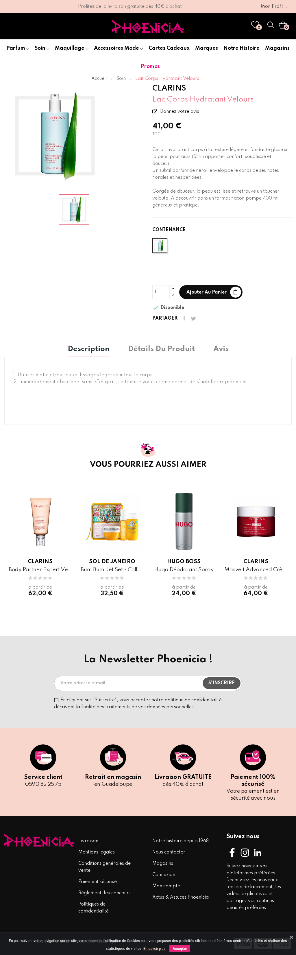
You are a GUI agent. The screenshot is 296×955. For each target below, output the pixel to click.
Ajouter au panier (206, 292)
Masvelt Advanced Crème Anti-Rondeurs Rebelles (256, 569)
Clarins (40, 561)
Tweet (193, 318)
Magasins (162, 863)
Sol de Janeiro (112, 561)
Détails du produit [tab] (161, 349)
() (259, 28)
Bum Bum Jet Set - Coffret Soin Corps (112, 569)
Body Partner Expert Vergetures (40, 569)
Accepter (180, 949)
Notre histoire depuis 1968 (180, 841)
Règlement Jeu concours (104, 893)
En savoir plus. (154, 949)
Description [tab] (89, 349)
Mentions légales (96, 852)
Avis (221, 349)
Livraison (88, 841)
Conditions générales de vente (104, 867)
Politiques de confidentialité (93, 908)
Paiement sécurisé (97, 882)
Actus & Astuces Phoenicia (180, 897)
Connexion (163, 875)
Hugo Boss (184, 561)
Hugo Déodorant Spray (184, 569)
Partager (184, 318)
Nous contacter (168, 852)
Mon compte (166, 886)
